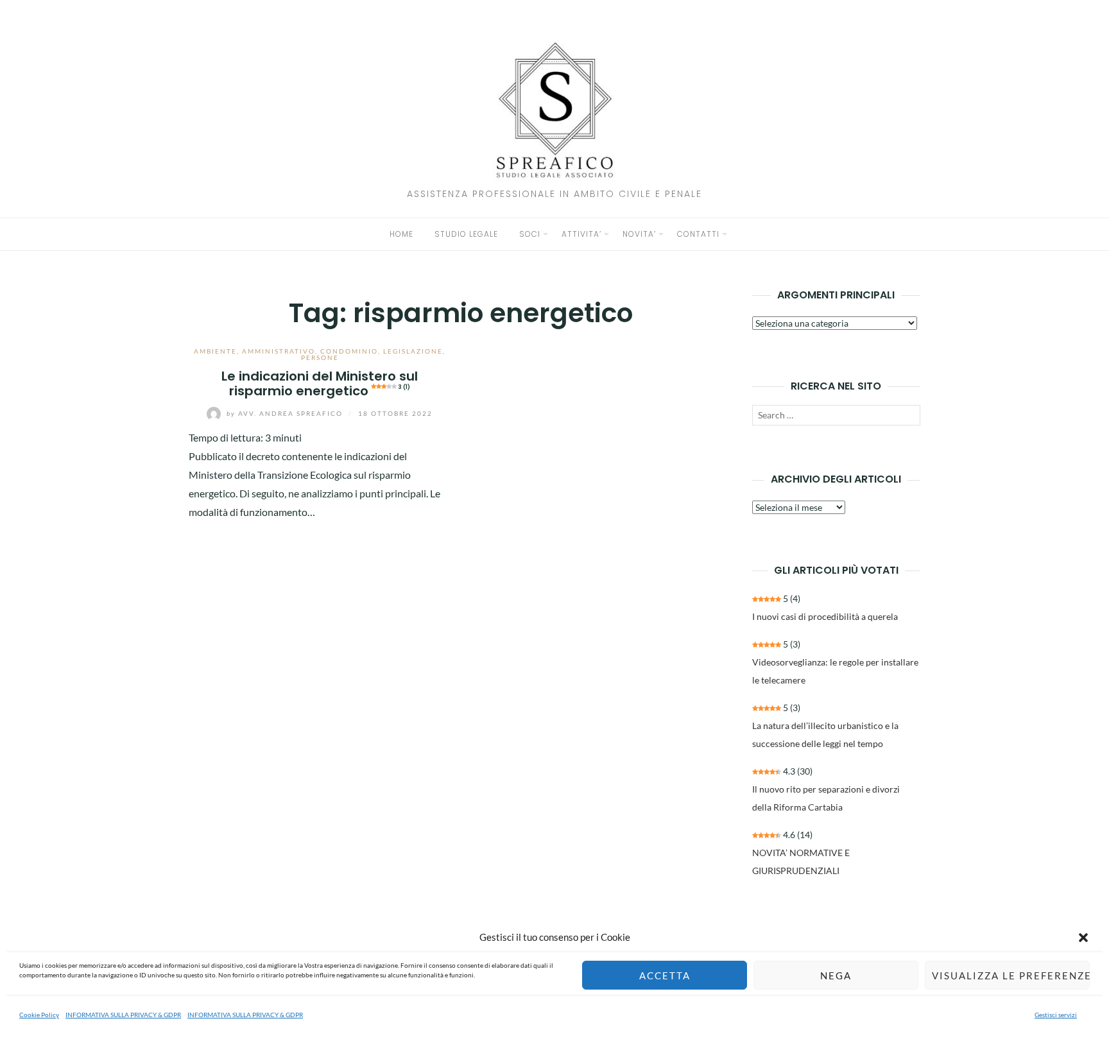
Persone (320, 357)
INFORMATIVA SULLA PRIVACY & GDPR (123, 1014)
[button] (1083, 937)
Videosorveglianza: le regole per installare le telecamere (835, 671)
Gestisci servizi (1056, 1014)
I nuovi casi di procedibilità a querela (825, 616)
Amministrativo (278, 351)
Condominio (349, 351)
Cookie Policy (39, 1014)
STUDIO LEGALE (466, 233)
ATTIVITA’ (581, 233)
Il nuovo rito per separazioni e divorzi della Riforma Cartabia (826, 798)
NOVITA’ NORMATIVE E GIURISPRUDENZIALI (801, 861)
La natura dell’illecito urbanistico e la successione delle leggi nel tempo (825, 734)
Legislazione (413, 351)
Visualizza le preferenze (1011, 975)
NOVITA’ (639, 233)
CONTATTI (698, 233)
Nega (836, 975)
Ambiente (215, 351)
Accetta (665, 975)
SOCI (529, 233)
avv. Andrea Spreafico (286, 413)
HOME (401, 233)
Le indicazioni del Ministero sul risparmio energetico (319, 383)
